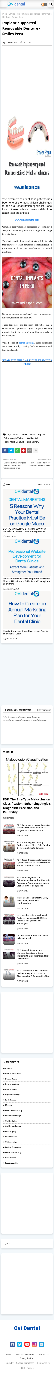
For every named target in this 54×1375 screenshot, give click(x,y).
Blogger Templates (24, 1362)
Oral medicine (11, 1136)
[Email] (29, 450)
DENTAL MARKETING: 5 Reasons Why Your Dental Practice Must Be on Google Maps (24, 530)
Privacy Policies (27, 1358)
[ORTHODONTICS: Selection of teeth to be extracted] (9, 939)
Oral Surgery (10, 1131)
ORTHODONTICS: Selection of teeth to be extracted (33, 937)
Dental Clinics (20, 434)
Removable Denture (14, 441)
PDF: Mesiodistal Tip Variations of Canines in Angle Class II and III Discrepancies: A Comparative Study (33, 973)
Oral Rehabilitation (13, 1126)
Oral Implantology (13, 1115)
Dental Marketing (13, 1084)
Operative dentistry (13, 1110)
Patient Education (13, 1147)
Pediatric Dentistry (13, 1152)
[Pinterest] (23, 450)
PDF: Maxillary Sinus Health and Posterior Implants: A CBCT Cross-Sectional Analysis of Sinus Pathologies (32, 919)
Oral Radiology (11, 1121)
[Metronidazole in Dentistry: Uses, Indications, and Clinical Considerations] (9, 901)
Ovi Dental (32, 438)
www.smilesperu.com (27, 219)
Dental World (10, 1089)
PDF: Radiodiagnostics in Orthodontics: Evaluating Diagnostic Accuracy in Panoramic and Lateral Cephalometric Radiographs (33, 881)
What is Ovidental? (25, 1354)
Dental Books (11, 1079)
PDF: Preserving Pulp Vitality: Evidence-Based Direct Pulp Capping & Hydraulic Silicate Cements (33, 845)
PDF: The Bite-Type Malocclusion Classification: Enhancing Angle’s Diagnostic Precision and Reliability (27, 805)
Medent (8, 1105)
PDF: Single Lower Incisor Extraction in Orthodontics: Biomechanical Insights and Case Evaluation (33, 828)
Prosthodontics (11, 1163)
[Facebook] (5, 450)
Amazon (8, 1068)
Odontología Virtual (14, 438)
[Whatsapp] (17, 450)
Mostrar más (44, 484)
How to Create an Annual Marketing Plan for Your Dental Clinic (26, 632)
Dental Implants (38, 434)
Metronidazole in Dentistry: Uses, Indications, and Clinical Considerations (32, 900)
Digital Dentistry (12, 1094)
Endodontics (10, 1100)
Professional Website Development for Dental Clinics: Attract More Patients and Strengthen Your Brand (26, 581)
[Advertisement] (27, 78)
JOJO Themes (27, 1367)
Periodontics (10, 1157)
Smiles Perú (14, 13)
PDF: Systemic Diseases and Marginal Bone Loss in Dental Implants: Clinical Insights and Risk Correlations (33, 954)
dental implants (26, 343)
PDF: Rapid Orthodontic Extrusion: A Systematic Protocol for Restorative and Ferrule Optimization (34, 863)
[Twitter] (11, 450)
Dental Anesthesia (13, 1073)
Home (9, 1354)
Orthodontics (11, 1142)
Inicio (4, 13)
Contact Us (43, 1354)
